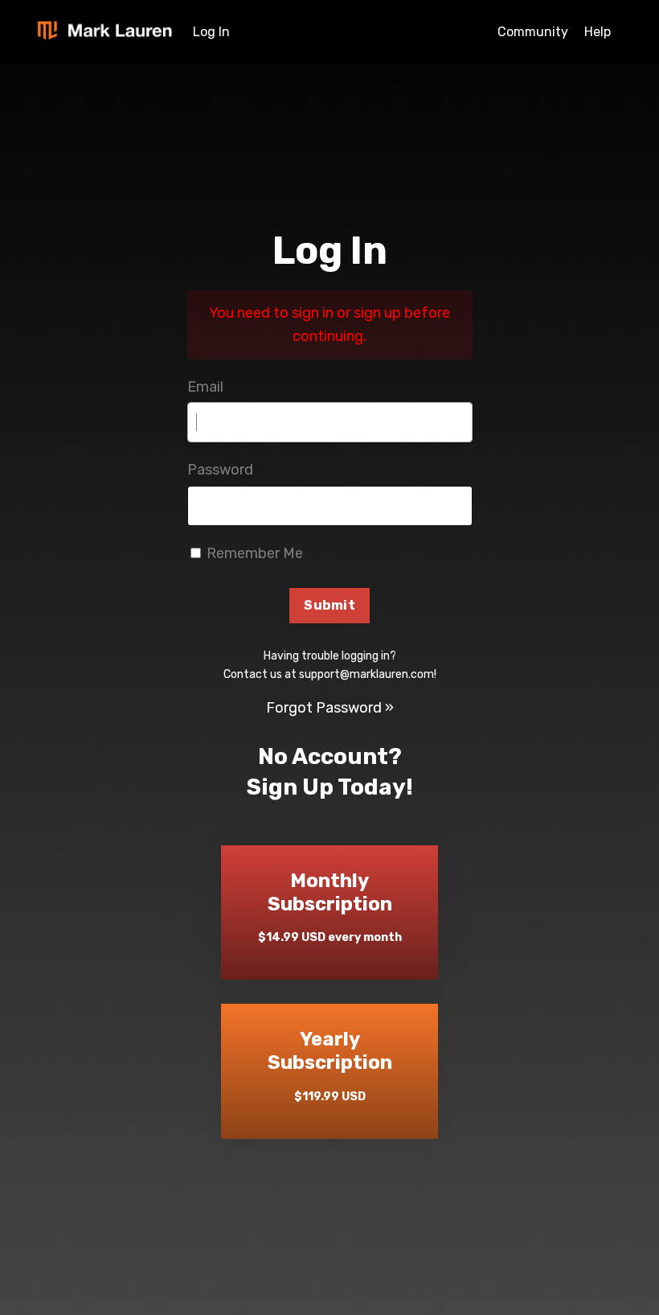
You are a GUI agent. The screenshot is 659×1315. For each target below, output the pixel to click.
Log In (211, 31)
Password (220, 470)
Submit (329, 605)
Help (597, 31)
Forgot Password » (330, 708)
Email (205, 387)
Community (532, 31)
